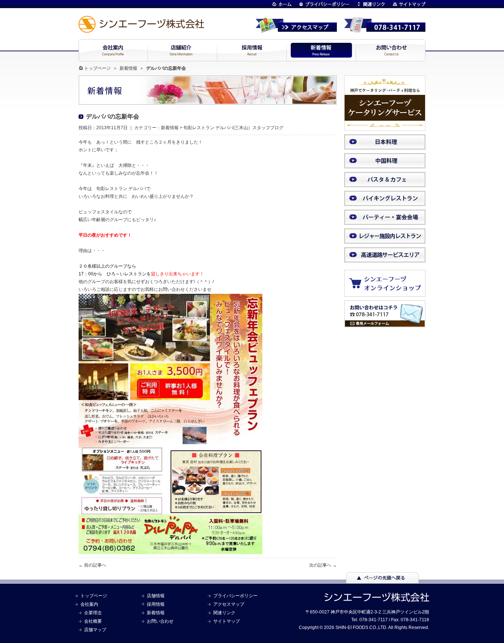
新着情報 (128, 68)
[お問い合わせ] (384, 324)
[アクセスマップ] (296, 29)
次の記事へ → (323, 565)
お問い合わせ (160, 621)
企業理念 (93, 612)
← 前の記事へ (92, 565)
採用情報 (156, 604)
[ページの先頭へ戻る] (382, 579)
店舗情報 (156, 595)
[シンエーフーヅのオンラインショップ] (388, 293)
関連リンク (224, 612)
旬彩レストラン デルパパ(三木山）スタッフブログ (233, 127)
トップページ (97, 68)
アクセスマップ (228, 604)
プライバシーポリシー (235, 595)
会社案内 (89, 604)
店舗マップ (95, 629)
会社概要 (93, 621)
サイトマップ (226, 621)
